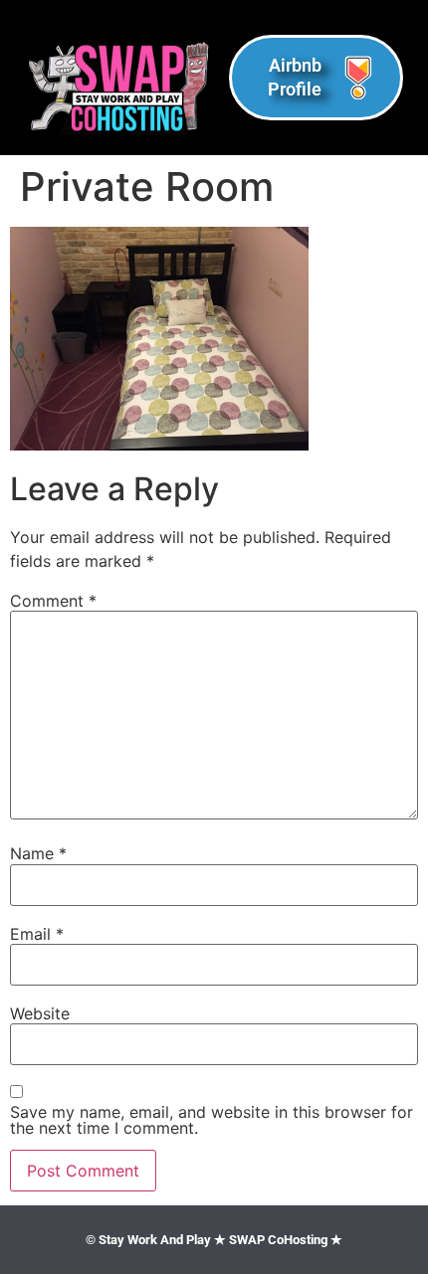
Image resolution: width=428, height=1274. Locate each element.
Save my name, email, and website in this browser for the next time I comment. (211, 1120)
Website (40, 1013)
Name (38, 853)
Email (37, 934)
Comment (53, 601)
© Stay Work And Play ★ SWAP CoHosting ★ (214, 1239)
